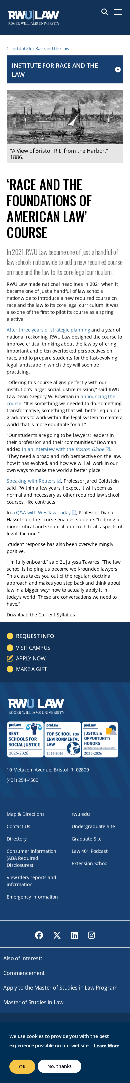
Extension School (90, 863)
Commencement (24, 973)
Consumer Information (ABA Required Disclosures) (31, 858)
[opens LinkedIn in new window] (74, 935)
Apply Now (31, 658)
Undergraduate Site (93, 826)
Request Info (35, 636)
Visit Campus (33, 647)
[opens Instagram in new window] (91, 935)
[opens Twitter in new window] (57, 935)
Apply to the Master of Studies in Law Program (60, 987)
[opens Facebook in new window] (39, 935)
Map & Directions (26, 814)
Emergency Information (32, 897)
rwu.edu (81, 814)
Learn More (106, 1045)
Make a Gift (31, 669)
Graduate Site (87, 839)
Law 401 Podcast (90, 851)
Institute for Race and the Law (40, 48)
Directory (17, 839)
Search (104, 12)
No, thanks (59, 1066)
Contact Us (18, 826)
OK (22, 1066)
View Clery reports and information (31, 881)
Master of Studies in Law (33, 1002)
